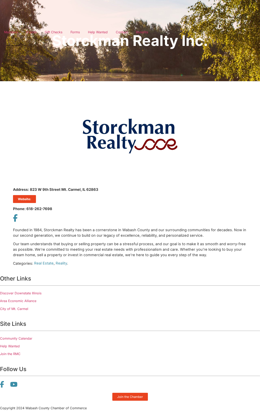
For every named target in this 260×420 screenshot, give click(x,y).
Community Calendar (16, 338)
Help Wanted (98, 32)
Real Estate (44, 263)
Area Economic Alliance (18, 301)
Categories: (23, 263)
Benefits (142, 32)
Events (31, 32)
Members (11, 32)
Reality (61, 263)
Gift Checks (53, 32)
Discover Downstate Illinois (20, 293)
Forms (75, 32)
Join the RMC (10, 354)
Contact (122, 32)
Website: (24, 199)
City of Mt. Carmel (14, 309)
